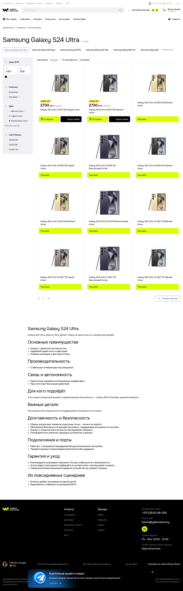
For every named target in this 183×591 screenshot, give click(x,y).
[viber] (156, 10)
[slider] (18, 77)
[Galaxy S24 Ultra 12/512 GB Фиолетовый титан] (108, 202)
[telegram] (153, 10)
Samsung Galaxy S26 (149, 50)
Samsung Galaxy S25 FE (70, 50)
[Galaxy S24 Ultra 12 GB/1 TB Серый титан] (60, 258)
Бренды (59, 3)
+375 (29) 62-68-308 (154, 512)
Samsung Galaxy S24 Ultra (16, 50)
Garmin (101, 530)
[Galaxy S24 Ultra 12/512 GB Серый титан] (60, 83)
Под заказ (142, 119)
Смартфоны (25, 19)
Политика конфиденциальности (53, 564)
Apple (100, 514)
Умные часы (50, 19)
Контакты (49, 3)
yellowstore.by (8, 28)
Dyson (101, 525)
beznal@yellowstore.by (156, 522)
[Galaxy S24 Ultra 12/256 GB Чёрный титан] (157, 146)
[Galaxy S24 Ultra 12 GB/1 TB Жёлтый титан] (157, 202)
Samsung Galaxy (34, 28)
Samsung (102, 519)
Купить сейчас (73, 119)
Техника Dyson (79, 19)
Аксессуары (64, 19)
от (7, 68)
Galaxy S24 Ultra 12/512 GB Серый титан (60, 109)
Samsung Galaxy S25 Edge (43, 50)
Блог (68, 3)
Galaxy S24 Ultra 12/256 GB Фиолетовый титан (102, 167)
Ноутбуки (37, 19)
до (21, 68)
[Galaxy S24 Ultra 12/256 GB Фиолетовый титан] (108, 146)
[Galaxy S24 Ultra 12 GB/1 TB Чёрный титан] (157, 258)
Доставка (19, 3)
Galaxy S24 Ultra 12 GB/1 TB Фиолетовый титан (102, 279)
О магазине (7, 3)
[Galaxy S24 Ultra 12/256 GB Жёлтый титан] (157, 83)
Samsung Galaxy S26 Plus (124, 50)
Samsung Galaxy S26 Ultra (97, 50)
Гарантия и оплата (34, 3)
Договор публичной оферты (97, 564)
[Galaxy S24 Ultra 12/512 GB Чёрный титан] (108, 83)
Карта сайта (131, 564)
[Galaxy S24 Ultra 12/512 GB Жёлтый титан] (60, 202)
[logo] (10, 10)
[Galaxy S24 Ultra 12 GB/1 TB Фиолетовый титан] (108, 258)
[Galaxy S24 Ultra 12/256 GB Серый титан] (60, 146)
